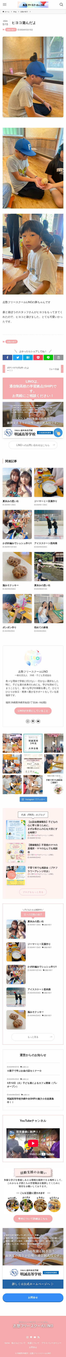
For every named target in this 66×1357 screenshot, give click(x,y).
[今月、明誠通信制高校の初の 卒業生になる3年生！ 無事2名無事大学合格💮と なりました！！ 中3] (33, 743)
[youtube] (38, 721)
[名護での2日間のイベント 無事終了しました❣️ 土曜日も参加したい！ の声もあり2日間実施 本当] (53, 743)
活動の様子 (11, 29)
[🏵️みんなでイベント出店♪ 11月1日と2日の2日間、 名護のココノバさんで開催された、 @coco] (12, 743)
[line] (33, 721)
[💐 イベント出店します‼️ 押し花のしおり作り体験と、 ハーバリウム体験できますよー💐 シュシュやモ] (33, 763)
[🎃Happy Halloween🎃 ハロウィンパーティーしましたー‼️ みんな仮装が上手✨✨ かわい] (12, 763)
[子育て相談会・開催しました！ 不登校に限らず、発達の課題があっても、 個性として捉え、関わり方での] (53, 784)
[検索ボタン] (61, 4)
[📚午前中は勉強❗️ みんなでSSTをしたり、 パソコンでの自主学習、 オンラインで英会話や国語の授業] (53, 763)
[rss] (38, 1337)
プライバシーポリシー (51, 1342)
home (7, 1342)
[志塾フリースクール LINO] (33, 4)
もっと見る (33, 1036)
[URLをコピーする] (58, 357)
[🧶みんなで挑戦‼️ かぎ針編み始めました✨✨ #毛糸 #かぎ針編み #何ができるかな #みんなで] (33, 784)
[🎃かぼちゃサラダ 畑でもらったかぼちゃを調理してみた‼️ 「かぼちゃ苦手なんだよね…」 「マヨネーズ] (12, 784)
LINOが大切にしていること (33, 710)
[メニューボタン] (4, 4)
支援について (33, 1342)
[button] (7, 357)
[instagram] (28, 721)
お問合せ (33, 1347)
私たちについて (18, 1342)
